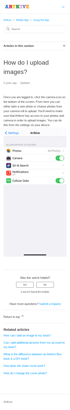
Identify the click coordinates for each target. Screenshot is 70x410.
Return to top (12, 316)
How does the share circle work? (24, 365)
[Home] (17, 6)
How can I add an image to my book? (27, 335)
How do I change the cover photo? (25, 373)
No (45, 284)
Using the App (41, 20)
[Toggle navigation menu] (63, 6)
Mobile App (22, 20)
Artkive (7, 20)
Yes (25, 284)
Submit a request (50, 303)
